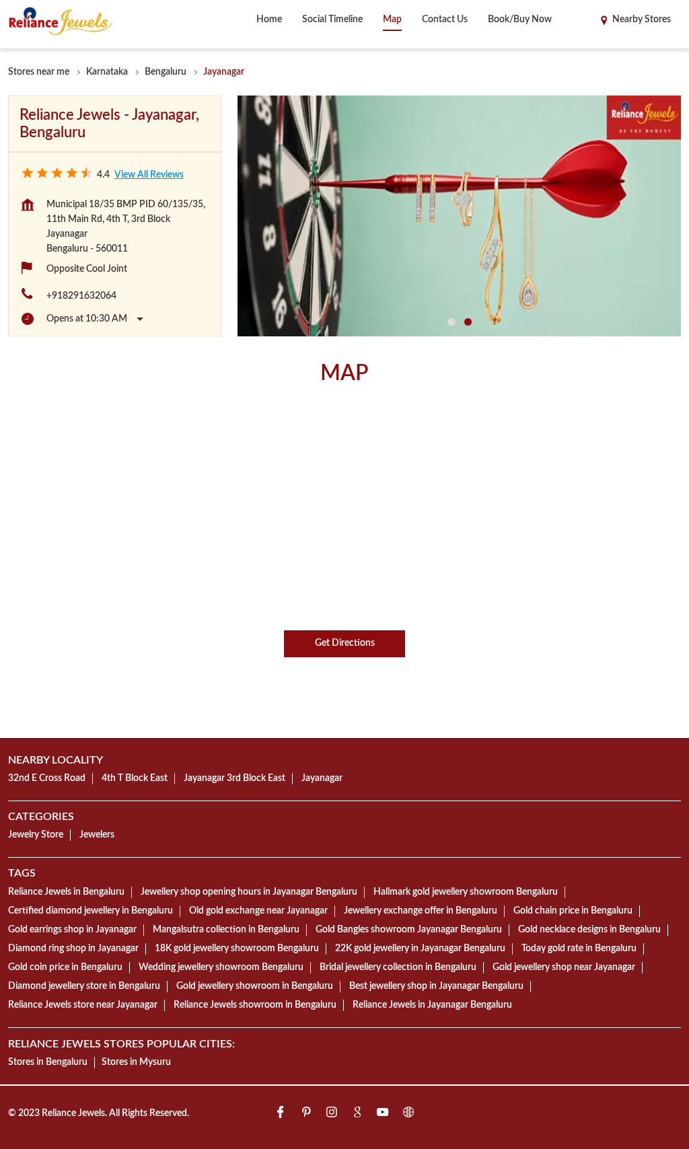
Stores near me (38, 72)
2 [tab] (468, 322)
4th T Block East (135, 778)
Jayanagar (321, 778)
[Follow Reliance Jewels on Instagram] (331, 1114)
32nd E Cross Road (46, 778)
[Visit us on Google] (357, 1114)
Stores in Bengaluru (47, 1062)
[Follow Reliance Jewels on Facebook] (280, 1114)
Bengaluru (165, 72)
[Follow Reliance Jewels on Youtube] (383, 1114)
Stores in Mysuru (136, 1062)
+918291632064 (81, 296)
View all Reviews (149, 175)
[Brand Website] (408, 1114)
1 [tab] (451, 322)
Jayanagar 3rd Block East (234, 778)
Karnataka (107, 72)
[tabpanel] (459, 216)
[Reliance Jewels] (61, 21)
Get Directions (345, 643)
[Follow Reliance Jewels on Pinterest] (306, 1114)
